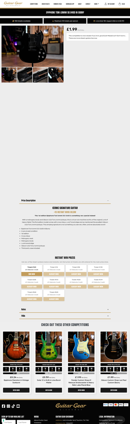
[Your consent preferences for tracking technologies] (3, 420)
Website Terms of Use (107, 423)
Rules (23, 309)
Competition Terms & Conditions (110, 420)
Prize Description (28, 200)
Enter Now (16, 390)
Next (60, 74)
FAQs (23, 315)
